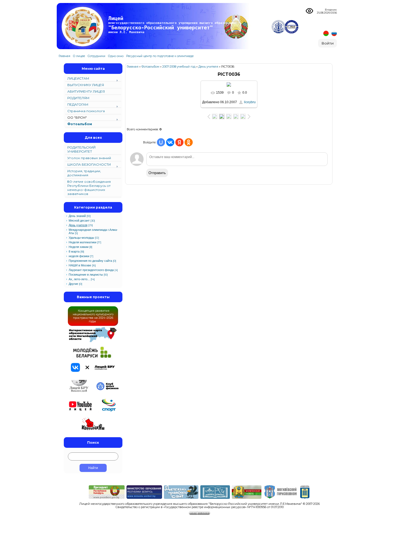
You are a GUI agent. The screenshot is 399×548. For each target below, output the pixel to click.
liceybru (250, 102)
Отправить (157, 173)
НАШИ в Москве (80, 265)
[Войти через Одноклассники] (189, 142)
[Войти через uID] (161, 142)
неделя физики (79, 256)
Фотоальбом (150, 66)
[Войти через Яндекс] (179, 142)
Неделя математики (82, 242)
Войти (327, 43)
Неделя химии (78, 246)
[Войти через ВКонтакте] (170, 142)
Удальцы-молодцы (81, 237)
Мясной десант (79, 220)
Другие (73, 283)
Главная (132, 66)
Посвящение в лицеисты (86, 274)
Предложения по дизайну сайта (90, 260)
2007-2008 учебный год (178, 66)
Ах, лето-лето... (79, 279)
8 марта (74, 251)
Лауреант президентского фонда (91, 270)
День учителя (78, 225)
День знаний (77, 216)
